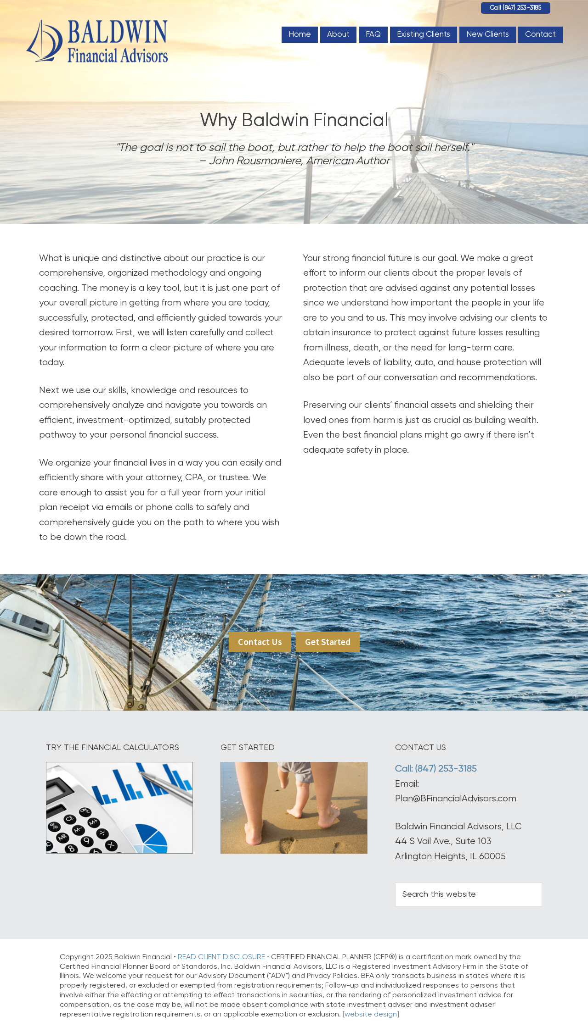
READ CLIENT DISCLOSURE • (224, 957)
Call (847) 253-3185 (515, 8)
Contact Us (260, 641)
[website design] (371, 1014)
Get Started (328, 641)
